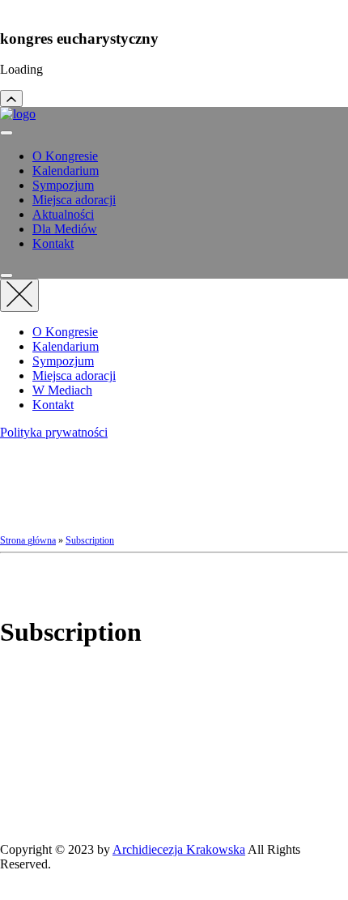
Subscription (90, 540)
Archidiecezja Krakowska (178, 849)
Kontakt (53, 243)
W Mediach (62, 390)
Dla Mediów (64, 229)
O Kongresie (65, 156)
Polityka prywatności (54, 432)
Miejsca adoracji (74, 200)
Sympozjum (63, 185)
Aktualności (63, 214)
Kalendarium (65, 170)
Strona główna (28, 540)
